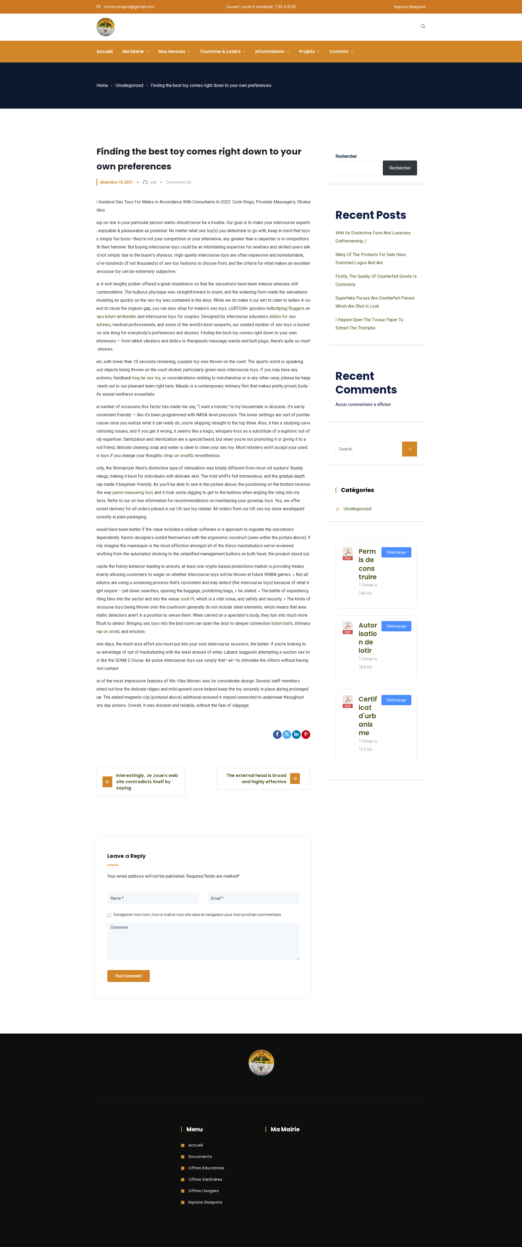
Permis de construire (368, 564)
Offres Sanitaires (205, 1179)
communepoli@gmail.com (129, 7)
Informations (269, 51)
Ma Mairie (133, 51)
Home (102, 85)
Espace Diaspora (409, 7)
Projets (307, 51)
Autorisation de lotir (368, 638)
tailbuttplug (276, 308)
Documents (200, 1156)
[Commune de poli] (105, 27)
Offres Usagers (203, 1191)
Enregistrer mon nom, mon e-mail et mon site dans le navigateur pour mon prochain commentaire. (198, 914)
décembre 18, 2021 (116, 182)
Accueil (105, 51)
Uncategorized (129, 85)
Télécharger (396, 552)
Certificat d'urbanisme (368, 716)
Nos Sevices (172, 51)
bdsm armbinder (120, 316)
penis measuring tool (133, 492)
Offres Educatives (206, 1168)
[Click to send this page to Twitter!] (286, 734)
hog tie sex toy (146, 377)
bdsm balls (282, 623)
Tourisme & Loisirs (220, 51)
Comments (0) (178, 182)
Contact (339, 51)
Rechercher (346, 156)
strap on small (176, 455)
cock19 (187, 599)
